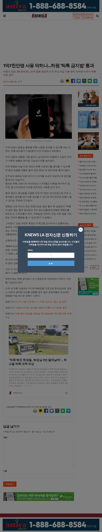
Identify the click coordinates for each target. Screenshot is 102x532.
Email (30, 250)
